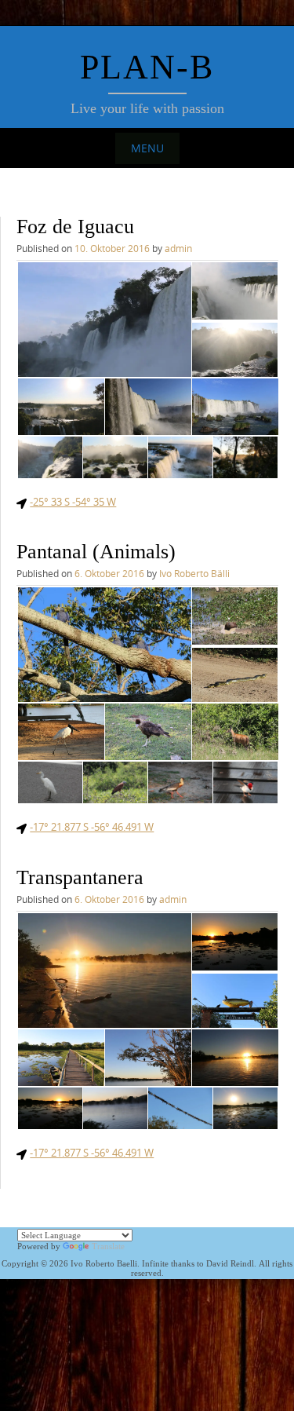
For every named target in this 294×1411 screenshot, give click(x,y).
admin (178, 248)
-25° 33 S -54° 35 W (73, 502)
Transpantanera (79, 877)
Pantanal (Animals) (96, 551)
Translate (108, 1246)
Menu (147, 148)
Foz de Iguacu (75, 226)
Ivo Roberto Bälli (194, 573)
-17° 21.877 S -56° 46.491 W (92, 827)
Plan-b (147, 67)
